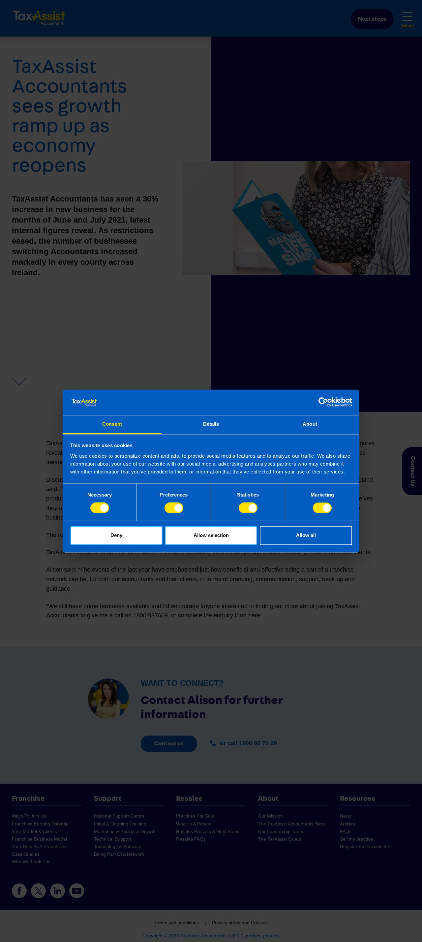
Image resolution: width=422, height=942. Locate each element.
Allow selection (211, 535)
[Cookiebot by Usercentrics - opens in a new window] (323, 402)
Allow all (306, 535)
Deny (116, 535)
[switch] (174, 507)
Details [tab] (211, 424)
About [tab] (310, 424)
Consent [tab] (112, 424)
